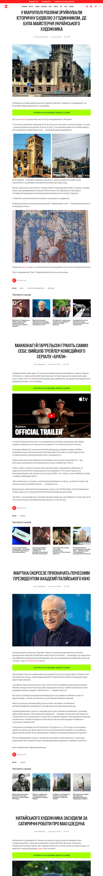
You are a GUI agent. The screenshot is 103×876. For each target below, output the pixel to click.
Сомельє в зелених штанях (64, 2)
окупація (51, 288)
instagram (51, 112)
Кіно (50, 6)
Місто (31, 6)
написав (22, 119)
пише (31, 381)
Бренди (44, 6)
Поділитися (21, 280)
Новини (24, 6)
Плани (71, 6)
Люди (37, 6)
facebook (58, 112)
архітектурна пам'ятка (36, 288)
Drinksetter (33, 2)
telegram (66, 112)
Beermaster (46, 2)
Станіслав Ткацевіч (40, 37)
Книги (56, 6)
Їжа (65, 6)
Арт (61, 6)
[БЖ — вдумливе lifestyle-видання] (6, 6)
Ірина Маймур (39, 364)
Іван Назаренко (39, 586)
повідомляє (33, 661)
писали (25, 267)
